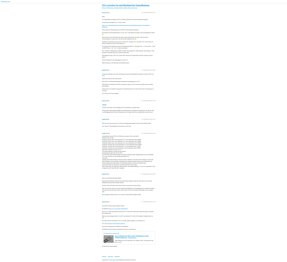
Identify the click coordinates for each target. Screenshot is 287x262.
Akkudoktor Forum (5, 1)
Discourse (112, 260)
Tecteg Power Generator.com (112, 233)
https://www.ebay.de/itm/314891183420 (118, 208)
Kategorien (110, 256)
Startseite (104, 256)
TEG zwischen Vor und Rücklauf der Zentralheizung (125, 5)
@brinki (104, 104)
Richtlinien (117, 256)
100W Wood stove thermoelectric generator (114, 223)
